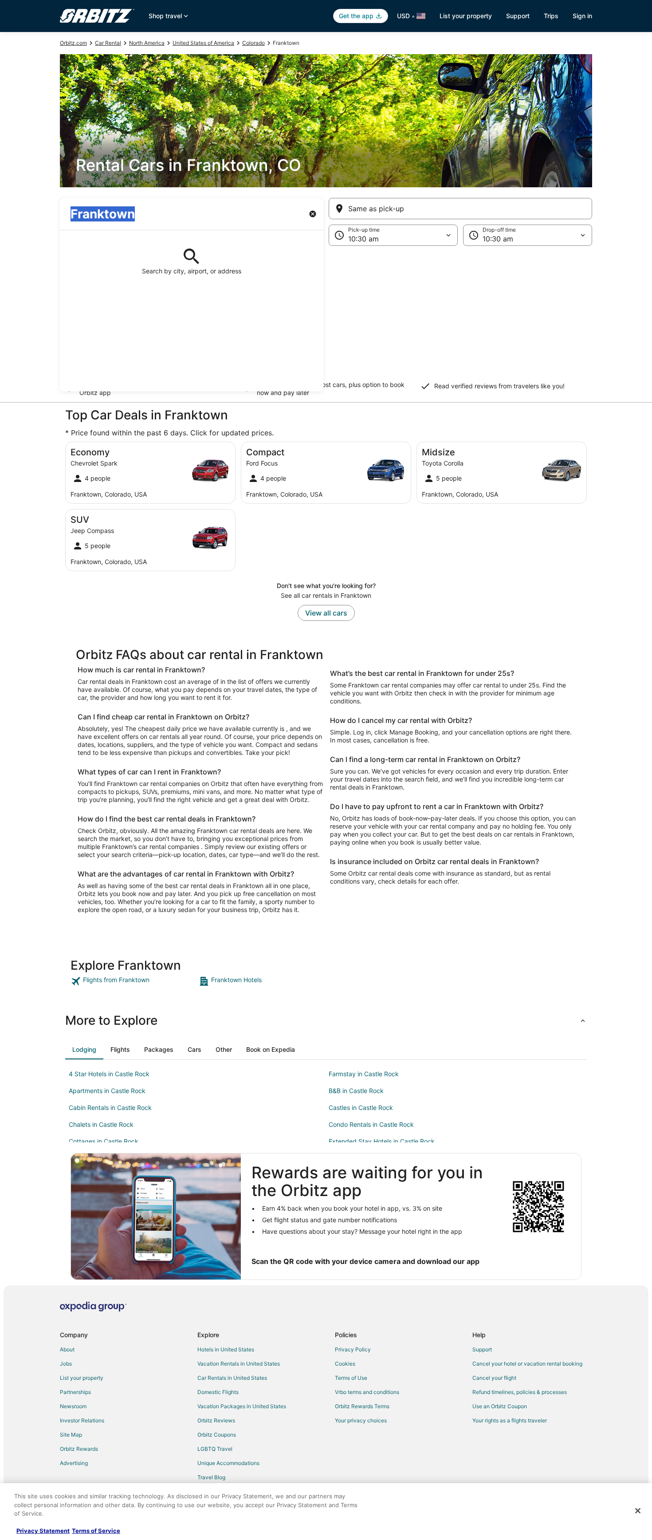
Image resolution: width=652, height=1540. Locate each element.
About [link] (67, 1349)
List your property (466, 16)
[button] (326, 318)
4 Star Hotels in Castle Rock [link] (109, 1074)
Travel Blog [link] (211, 1477)
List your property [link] (81, 1377)
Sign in (582, 16)
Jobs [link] (66, 1363)
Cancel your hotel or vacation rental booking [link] (527, 1363)
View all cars (326, 612)
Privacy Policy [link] (353, 1349)
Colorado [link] (253, 42)
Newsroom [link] (73, 1406)
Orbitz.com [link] (73, 42)
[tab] (84, 1049)
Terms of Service (96, 1530)
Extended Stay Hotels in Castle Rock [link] (382, 1141)
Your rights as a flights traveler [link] (509, 1420)
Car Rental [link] (108, 42)
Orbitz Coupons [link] (216, 1434)
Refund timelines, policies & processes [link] (519, 1392)
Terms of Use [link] (351, 1377)
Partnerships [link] (75, 1392)
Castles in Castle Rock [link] (361, 1107)
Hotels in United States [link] (225, 1349)
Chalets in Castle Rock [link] (101, 1124)
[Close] (638, 1510)
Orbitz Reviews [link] (216, 1420)
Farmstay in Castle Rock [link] (364, 1074)
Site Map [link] (71, 1434)
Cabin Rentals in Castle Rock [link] (110, 1107)
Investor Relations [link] (82, 1420)
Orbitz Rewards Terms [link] (362, 1406)
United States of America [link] (203, 42)
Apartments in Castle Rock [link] (107, 1090)
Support (518, 16)
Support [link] (482, 1349)
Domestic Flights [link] (218, 1392)
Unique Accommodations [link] (228, 1463)
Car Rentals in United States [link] (232, 1377)
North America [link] (147, 42)
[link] (134, 981)
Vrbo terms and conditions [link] (367, 1392)
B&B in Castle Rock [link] (356, 1090)
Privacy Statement (43, 1530)
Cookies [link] (345, 1363)
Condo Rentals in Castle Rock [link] (371, 1124)
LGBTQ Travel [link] (214, 1448)
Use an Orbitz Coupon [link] (499, 1406)
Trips (551, 16)
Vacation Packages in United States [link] (241, 1406)
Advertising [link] (74, 1463)
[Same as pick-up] (460, 208)
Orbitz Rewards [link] (79, 1448)
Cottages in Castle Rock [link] (103, 1141)
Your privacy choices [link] (361, 1420)
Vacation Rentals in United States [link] (238, 1363)
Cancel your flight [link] (494, 1377)
